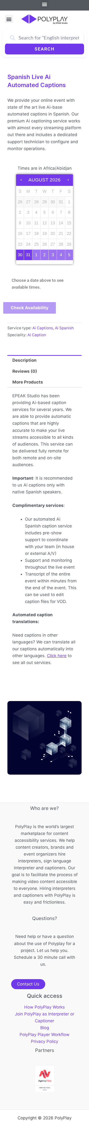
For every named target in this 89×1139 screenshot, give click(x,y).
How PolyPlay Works (44, 1007)
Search (45, 48)
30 (20, 255)
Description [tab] (24, 360)
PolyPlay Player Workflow (44, 1034)
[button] (45, 4)
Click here (57, 655)
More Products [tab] (27, 382)
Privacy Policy (44, 1041)
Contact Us (28, 984)
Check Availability (29, 307)
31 (28, 255)
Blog (44, 1027)
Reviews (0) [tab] (24, 371)
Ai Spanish (64, 328)
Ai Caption (36, 335)
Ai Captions (42, 328)
